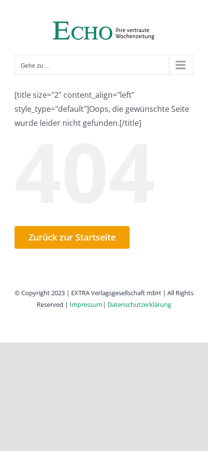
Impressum (86, 304)
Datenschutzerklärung (139, 304)
